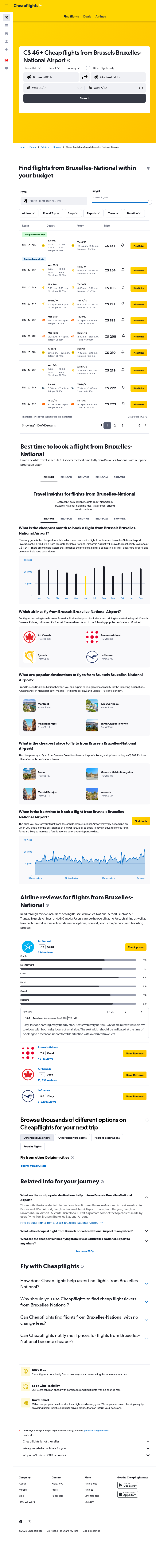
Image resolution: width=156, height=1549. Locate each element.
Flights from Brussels (33, 1165)
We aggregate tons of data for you (44, 1448)
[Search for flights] (6, 17)
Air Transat (44, 941)
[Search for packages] (6, 41)
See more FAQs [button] (85, 1251)
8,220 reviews (47, 1101)
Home (22, 147)
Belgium (45, 147)
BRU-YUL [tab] (49, 477)
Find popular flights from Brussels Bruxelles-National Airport (59, 1222)
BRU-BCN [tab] (66, 477)
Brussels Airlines (48, 1047)
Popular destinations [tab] (107, 1137)
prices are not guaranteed (96, 1430)
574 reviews (45, 952)
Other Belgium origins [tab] (37, 1137)
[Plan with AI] (6, 49)
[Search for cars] (6, 33)
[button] (6, 6)
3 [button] (122, 425)
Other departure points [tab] (72, 1137)
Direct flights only (103, 68)
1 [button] (107, 425)
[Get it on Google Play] (127, 1485)
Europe (32, 147)
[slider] (150, 202)
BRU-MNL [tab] (120, 477)
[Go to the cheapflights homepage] (28, 6)
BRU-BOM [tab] (102, 477)
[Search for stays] (6, 25)
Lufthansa (44, 1090)
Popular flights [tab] (32, 1146)
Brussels (57, 147)
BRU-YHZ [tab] (83, 477)
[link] (135, 947)
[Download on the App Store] (127, 1494)
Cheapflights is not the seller (41, 1441)
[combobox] (73, 68)
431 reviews (45, 1058)
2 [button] (115, 425)
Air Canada (45, 1068)
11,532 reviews (47, 1080)
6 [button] (139, 425)
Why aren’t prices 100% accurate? (44, 1455)
